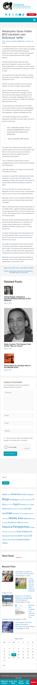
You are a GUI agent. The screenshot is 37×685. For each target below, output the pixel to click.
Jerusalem (13, 41)
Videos (5, 543)
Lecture (21, 513)
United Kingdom (23, 539)
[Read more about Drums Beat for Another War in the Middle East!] (9, 358)
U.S (30, 535)
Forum (28, 504)
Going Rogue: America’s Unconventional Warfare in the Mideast (17, 298)
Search (4, 477)
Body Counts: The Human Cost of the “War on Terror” (17, 345)
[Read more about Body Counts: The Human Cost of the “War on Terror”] (18, 325)
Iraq (3, 513)
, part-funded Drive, (25, 235)
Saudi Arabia (22, 531)
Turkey (25, 536)
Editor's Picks (9, 504)
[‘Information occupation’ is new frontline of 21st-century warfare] (7, 576)
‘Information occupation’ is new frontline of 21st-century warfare (24, 573)
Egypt (16, 504)
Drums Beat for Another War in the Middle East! (17, 366)
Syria (20, 535)
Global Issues (7, 509)
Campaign (14, 500)
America (15, 494)
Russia (14, 531)
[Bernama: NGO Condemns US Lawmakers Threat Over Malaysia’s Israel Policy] (20, 609)
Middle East (21, 41)
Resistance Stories (7, 531)
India (3, 41)
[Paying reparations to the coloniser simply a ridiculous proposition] (20, 583)
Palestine (7, 527)
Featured (23, 504)
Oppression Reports (15, 522)
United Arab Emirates (9, 539)
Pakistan (26, 522)
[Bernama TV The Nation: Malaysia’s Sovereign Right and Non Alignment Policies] (7, 600)
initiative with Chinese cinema (19, 180)
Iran (29, 508)
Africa (9, 494)
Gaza (32, 504)
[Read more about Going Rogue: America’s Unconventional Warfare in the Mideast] (8, 290)
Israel (7, 41)
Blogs (5, 499)
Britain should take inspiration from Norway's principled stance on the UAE (18, 271)
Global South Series (17, 509)
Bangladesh (30, 494)
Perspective (21, 526)
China (20, 499)
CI (23, 500)
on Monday (5, 246)
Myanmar (27, 518)
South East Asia (11, 536)
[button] (34, 20)
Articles (23, 494)
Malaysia (27, 513)
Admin (4, 494)
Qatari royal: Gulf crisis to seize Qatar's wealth (18, 268)
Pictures (32, 527)
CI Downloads (28, 499)
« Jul (3, 665)
